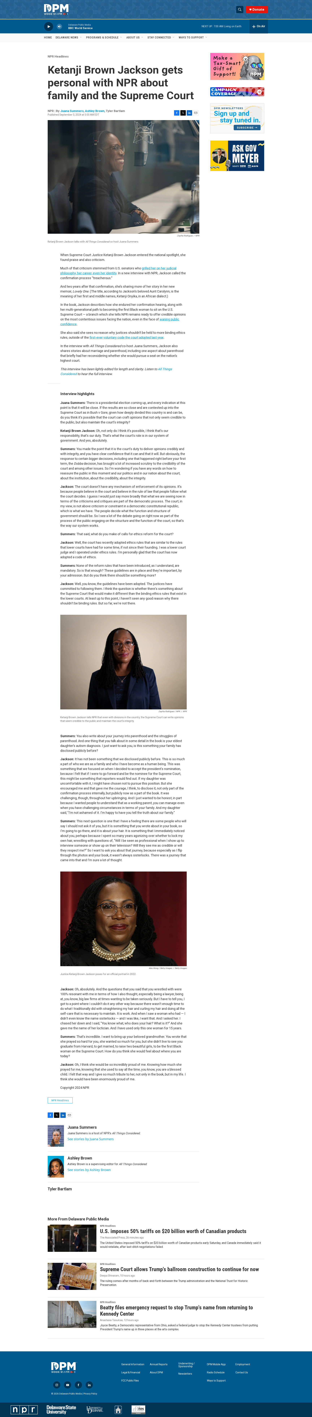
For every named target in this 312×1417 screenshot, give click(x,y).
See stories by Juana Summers (91, 1139)
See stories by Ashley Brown (89, 1170)
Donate (258, 9)
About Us (133, 37)
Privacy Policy (90, 1393)
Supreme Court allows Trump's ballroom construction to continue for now (179, 1269)
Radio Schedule (216, 1372)
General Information (132, 1364)
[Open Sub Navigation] (81, 37)
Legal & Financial (130, 1372)
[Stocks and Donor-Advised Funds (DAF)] (237, 66)
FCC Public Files (130, 1380)
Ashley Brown (94, 111)
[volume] (59, 26)
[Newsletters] (237, 118)
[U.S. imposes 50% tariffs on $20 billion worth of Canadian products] (72, 1238)
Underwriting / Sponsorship (186, 1365)
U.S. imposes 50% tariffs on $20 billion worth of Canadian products (173, 1231)
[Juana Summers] (56, 1136)
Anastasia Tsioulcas (111, 1320)
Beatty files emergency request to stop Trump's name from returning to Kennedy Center (176, 1310)
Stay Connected (159, 37)
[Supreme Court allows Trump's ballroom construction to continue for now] (72, 1276)
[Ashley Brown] (56, 1167)
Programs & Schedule (102, 37)
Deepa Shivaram (109, 1275)
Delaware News (67, 37)
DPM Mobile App (216, 1364)
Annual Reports (159, 1364)
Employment (242, 1364)
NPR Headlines (58, 56)
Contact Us (241, 1372)
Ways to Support (191, 37)
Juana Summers (72, 111)
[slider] (65, 26)
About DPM (156, 1372)
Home (48, 37)
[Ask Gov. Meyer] (237, 156)
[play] (48, 26)
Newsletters (185, 1373)
